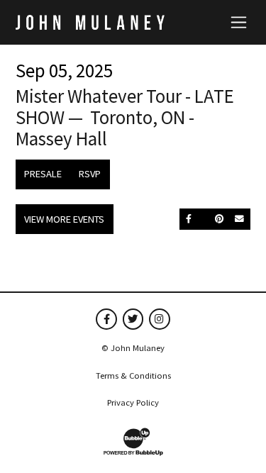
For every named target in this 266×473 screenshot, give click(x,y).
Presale (43, 173)
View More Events (64, 219)
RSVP (90, 173)
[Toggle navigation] (238, 22)
